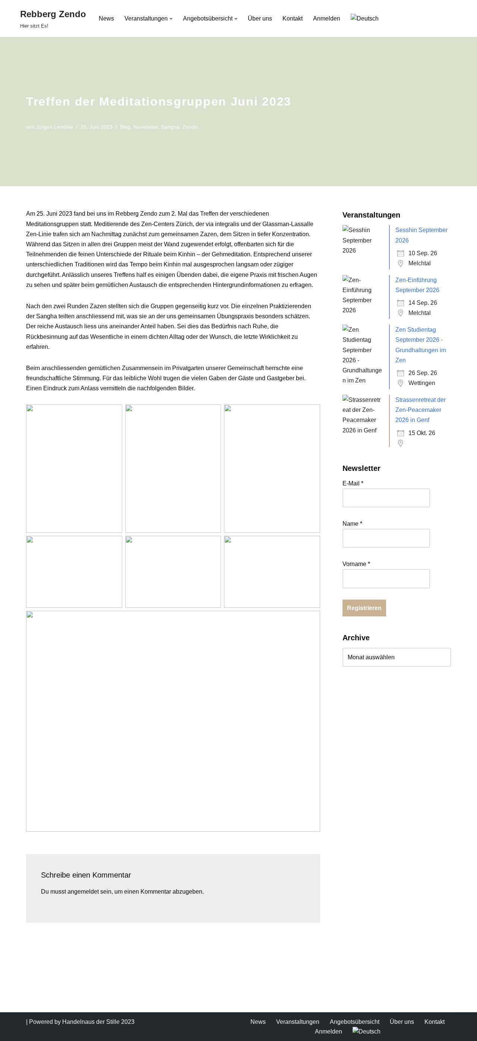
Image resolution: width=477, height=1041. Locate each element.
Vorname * (356, 564)
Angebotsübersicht (354, 1022)
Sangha (170, 127)
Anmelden (326, 18)
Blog (125, 127)
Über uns (260, 18)
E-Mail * (352, 483)
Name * (352, 523)
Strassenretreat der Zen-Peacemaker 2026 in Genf (420, 410)
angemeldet (83, 891)
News (106, 18)
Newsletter (145, 127)
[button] (171, 18)
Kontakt (292, 18)
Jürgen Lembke (54, 127)
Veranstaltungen (297, 1022)
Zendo (190, 127)
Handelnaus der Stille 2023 (98, 1022)
